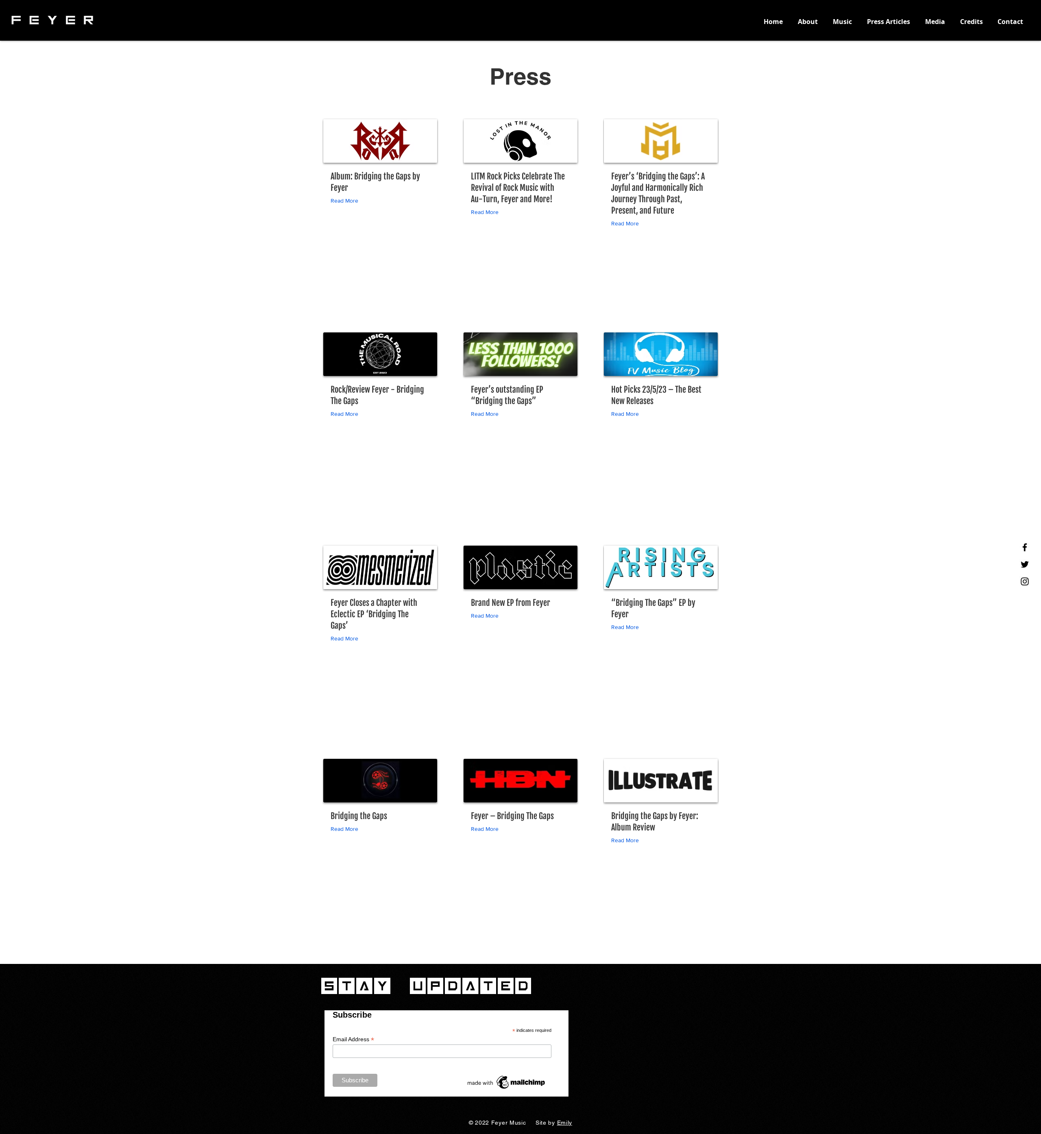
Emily (565, 1122)
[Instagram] (1024, 581)
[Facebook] (1024, 547)
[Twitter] (1024, 564)
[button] (346, 201)
